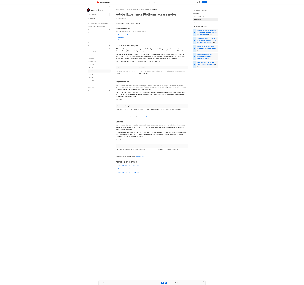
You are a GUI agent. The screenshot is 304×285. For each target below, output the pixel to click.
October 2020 (92, 58)
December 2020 (92, 51)
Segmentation (123, 21)
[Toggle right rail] (194, 6)
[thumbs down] (166, 283)
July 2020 (91, 67)
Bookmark (198, 10)
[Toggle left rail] (110, 6)
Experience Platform (131, 9)
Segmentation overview (151, 116)
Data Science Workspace (124, 35)
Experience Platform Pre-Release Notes (96, 26)
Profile (128, 21)
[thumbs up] (162, 283)
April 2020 (91, 77)
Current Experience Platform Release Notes (98, 23)
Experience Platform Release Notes (148, 9)
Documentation (120, 9)
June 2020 (91, 71)
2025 (88, 32)
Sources (120, 40)
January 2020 (91, 87)
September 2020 (92, 61)
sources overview (139, 156)
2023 (88, 39)
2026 (88, 29)
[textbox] (98, 14)
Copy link (205, 10)
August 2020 (91, 64)
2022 (88, 42)
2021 (88, 45)
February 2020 (92, 84)
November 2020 (92, 55)
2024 (88, 35)
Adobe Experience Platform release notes (128, 165)
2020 (88, 48)
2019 (88, 90)
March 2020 (91, 80)
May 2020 (91, 74)
